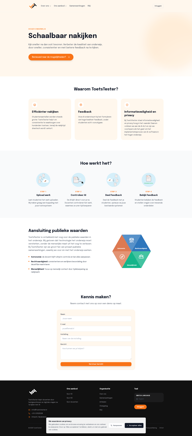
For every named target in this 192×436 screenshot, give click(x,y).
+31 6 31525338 (37, 413)
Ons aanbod (59, 6)
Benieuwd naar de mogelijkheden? (49, 57)
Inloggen (158, 6)
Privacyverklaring (151, 428)
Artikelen (103, 402)
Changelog (104, 406)
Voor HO (70, 398)
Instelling (64, 334)
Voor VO (69, 394)
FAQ (89, 6)
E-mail (63, 324)
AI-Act (162, 428)
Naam (63, 314)
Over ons (45, 6)
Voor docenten (72, 402)
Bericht (64, 344)
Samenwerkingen (77, 6)
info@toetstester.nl (39, 410)
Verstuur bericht (96, 364)
